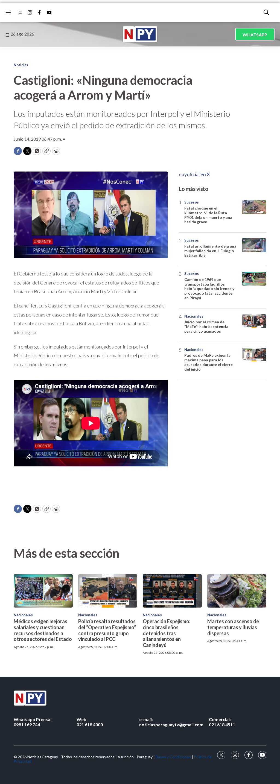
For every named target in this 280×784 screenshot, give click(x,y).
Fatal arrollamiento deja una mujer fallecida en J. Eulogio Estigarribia (210, 251)
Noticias (21, 65)
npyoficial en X (194, 174)
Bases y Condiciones (173, 756)
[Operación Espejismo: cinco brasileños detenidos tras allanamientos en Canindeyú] (172, 590)
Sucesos (191, 202)
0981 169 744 (32, 722)
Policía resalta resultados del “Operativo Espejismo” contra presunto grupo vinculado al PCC (107, 630)
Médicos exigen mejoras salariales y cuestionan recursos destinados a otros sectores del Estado (43, 630)
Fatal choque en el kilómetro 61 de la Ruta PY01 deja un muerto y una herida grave (208, 215)
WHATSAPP (255, 34)
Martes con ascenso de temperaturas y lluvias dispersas (233, 627)
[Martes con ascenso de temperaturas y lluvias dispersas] (236, 590)
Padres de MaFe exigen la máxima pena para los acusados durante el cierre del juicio (208, 362)
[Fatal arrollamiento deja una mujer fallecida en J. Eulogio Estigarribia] (254, 245)
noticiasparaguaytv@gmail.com (171, 722)
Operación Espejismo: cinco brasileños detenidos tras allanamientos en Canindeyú (166, 633)
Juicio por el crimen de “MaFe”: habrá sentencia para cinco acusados (206, 326)
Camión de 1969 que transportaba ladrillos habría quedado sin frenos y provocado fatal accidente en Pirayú (209, 288)
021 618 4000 (90, 722)
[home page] (140, 34)
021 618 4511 (222, 722)
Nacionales (193, 316)
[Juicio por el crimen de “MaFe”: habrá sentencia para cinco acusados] (254, 321)
